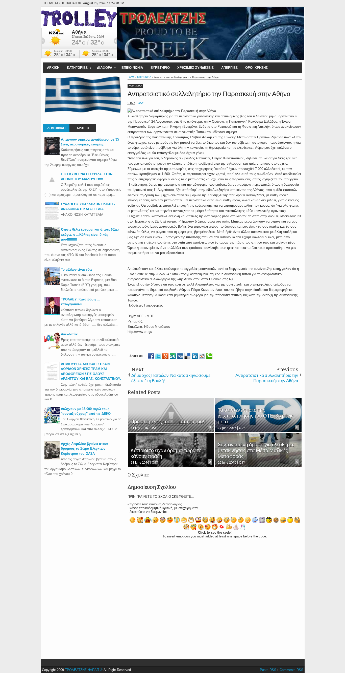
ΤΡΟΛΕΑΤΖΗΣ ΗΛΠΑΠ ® (84, 670)
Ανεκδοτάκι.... (72, 334)
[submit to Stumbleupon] (173, 356)
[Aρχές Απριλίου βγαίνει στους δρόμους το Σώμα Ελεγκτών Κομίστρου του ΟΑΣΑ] (52, 458)
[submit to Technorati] (209, 356)
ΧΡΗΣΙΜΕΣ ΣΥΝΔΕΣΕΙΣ (195, 68)
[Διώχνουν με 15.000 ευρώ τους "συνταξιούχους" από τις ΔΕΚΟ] (52, 423)
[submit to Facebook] (151, 356)
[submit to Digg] (180, 356)
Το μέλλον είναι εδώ (76, 269)
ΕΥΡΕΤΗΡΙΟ (160, 68)
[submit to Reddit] (202, 356)
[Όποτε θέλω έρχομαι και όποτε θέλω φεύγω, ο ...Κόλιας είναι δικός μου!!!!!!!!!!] (52, 244)
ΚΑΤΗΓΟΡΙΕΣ (77, 68)
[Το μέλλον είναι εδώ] (52, 284)
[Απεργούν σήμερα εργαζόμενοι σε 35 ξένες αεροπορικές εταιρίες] (52, 154)
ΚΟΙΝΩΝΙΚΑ (135, 85)
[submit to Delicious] (187, 356)
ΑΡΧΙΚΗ (53, 68)
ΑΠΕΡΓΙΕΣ (229, 68)
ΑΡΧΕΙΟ (83, 128)
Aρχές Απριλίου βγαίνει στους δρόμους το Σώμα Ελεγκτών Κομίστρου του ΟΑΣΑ (85, 448)
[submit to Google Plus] (165, 356)
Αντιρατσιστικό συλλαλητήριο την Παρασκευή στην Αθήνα (209, 94)
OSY (141, 103)
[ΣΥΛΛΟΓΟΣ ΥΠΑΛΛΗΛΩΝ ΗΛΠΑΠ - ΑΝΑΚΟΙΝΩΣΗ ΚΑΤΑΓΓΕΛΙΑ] (52, 219)
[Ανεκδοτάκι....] (52, 349)
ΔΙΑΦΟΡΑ (104, 68)
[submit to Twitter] (158, 356)
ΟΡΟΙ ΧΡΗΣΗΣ (256, 68)
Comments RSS (291, 670)
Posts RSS (268, 670)
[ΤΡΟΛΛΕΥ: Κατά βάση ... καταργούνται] (52, 314)
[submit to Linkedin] (195, 356)
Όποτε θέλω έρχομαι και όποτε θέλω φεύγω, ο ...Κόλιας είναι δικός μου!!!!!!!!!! (90, 234)
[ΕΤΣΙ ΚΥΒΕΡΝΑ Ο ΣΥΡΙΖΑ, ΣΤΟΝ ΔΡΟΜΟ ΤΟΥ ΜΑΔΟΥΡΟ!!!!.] (52, 186)
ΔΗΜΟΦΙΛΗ (56, 128)
